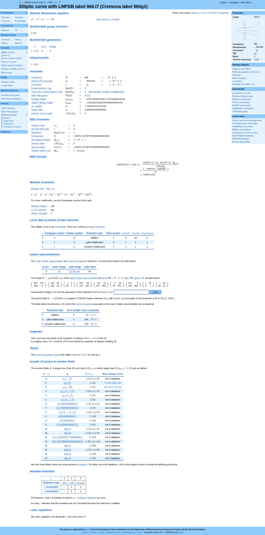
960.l (50, 341)
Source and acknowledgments (247, 120)
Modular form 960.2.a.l (243, 84)
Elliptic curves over (35, 2)
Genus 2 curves (9, 62)
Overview (5, 17)
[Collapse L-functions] (26, 25)
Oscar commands (241, 102)
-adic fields (7, 85)
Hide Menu (246, 2)
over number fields (12, 58)
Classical (5, 39)
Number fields (8, 82)
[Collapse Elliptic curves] (26, 52)
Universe (5, 21)
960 (50, 2)
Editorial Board (129, 532)
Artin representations (11, 99)
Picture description (241, 142)
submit (155, 292)
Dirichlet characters (10, 95)
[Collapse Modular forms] (26, 35)
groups (6, 118)
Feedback (234, 2)
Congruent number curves (245, 132)
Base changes (239, 78)
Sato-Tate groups (9, 111)
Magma (195, 12)
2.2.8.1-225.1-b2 (113, 383)
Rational (5, 30)
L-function (237, 81)
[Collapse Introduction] (26, 12)
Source (139, 532)
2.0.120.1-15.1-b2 (112, 387)
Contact (85, 532)
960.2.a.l (50, 188)
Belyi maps (6, 73)
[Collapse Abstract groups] (26, 115)
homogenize (103, 19)
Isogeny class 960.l (241, 69)
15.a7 (83, 354)
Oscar (204, 12)
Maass (18, 39)
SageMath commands (243, 108)
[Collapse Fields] (26, 77)
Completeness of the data (244, 123)
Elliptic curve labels (241, 129)
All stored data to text (242, 96)
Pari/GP (213, 12)
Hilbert (4, 43)
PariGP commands (241, 105)
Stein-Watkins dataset (242, 136)
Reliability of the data (242, 126)
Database (6, 132)
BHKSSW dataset (240, 139)
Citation (223, 2)
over (6, 55)
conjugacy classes (12, 127)
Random (19, 17)
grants (87, 529)
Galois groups (8, 108)
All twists (236, 75)
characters (8, 124)
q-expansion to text (241, 93)
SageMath (224, 12)
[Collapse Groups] (26, 103)
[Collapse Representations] (26, 90)
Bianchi (18, 43)
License (101, 532)
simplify (115, 19)
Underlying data (240, 111)
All (16, 30)
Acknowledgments (113, 532)
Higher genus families (11, 65)
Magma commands (241, 99)
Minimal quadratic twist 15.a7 (246, 72)
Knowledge (20, 21)
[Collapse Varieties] (26, 48)
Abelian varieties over (13, 68)
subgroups (8, 121)
